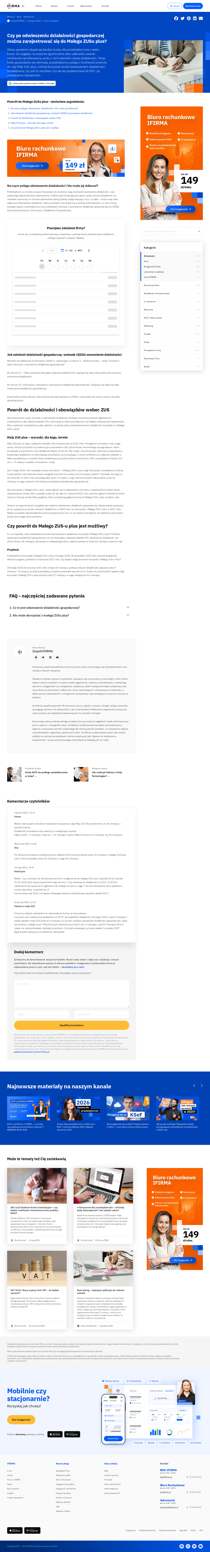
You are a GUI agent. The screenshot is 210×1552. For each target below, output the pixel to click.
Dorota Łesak (20, 1240)
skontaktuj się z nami (73, 967)
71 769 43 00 (195, 1507)
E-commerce (150, 301)
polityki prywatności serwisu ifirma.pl (31, 1052)
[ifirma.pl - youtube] (200, 1546)
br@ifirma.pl (165, 1492)
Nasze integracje (111, 1488)
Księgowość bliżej (152, 266)
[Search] (199, 231)
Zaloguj (176, 6)
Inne (146, 261)
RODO (193, 1530)
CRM (58, 1506)
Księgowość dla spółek (65, 1484)
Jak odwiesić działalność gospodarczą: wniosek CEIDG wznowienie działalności (52, 113)
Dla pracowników (151, 285)
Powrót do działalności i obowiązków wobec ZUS (36, 118)
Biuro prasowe (13, 1488)
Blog (106, 1471)
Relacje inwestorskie (167, 1530)
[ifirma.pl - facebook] (181, 1546)
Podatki (147, 334)
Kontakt (10, 1493)
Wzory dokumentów (112, 1484)
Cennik (10, 1475)
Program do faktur (63, 1493)
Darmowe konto (193, 6)
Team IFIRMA (150, 277)
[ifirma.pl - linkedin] (194, 1546)
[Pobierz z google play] (72, 1434)
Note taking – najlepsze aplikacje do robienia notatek (100, 1291)
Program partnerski (15, 1497)
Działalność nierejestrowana (157, 293)
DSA (201, 1530)
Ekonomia (148, 309)
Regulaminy (130, 1530)
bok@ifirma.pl (166, 1477)
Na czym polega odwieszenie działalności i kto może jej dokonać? (44, 108)
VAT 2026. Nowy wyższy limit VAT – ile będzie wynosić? (35, 1291)
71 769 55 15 (195, 1477)
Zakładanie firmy (63, 1471)
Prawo (147, 342)
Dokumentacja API (112, 1493)
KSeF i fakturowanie (153, 318)
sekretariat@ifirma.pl (169, 1507)
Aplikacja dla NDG (63, 1502)
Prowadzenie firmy (152, 350)
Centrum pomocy (111, 1475)
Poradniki (108, 1480)
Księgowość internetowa (66, 1488)
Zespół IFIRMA (17, 21)
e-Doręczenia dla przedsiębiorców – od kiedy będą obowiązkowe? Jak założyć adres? (100, 1209)
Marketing (148, 326)
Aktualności (149, 256)
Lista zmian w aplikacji (154, 272)
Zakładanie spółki (63, 1475)
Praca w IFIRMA (13, 1480)
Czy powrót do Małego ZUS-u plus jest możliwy (35, 127)
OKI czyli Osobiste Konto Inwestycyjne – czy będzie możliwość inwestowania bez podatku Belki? (34, 1210)
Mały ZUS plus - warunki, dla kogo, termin (32, 122)
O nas (9, 1471)
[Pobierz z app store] (55, 1434)
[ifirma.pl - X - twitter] (188, 1546)
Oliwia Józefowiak (89, 1326)
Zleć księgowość (21, 1419)
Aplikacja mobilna (63, 1511)
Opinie (9, 1484)
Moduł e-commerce (64, 1497)
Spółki (147, 366)
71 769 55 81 (195, 1492)
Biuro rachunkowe (63, 1480)
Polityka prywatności (147, 1530)
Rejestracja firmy (151, 358)
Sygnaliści (183, 1530)
